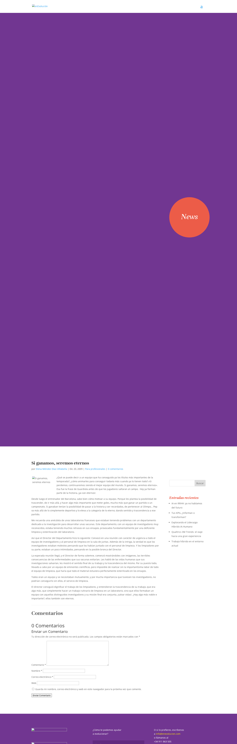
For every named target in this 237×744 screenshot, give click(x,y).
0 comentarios (115, 468)
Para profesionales (95, 468)
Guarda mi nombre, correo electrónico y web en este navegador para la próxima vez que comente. (88, 689)
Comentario (38, 664)
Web (33, 683)
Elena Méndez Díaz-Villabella (51, 468)
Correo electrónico (42, 676)
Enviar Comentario (42, 695)
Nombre (36, 670)
